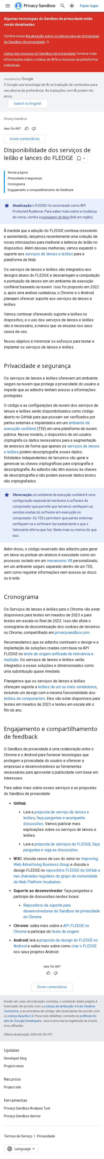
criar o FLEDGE (84, 946)
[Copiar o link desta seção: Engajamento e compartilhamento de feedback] (42, 737)
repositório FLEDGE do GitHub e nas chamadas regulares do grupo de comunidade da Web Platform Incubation (57, 876)
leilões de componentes (24, 698)
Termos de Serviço (18, 1136)
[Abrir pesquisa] (63, 6)
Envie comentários (25, 138)
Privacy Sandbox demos (22, 1116)
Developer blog (15, 1058)
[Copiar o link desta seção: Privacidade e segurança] (75, 366)
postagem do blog (55, 217)
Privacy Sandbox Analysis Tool (27, 1108)
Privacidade (46, 1136)
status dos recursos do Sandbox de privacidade (40, 54)
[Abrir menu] (8, 6)
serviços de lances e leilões (49, 254)
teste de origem (65, 931)
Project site (12, 1087)
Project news (14, 1066)
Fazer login (89, 6)
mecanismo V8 (59, 560)
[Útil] (26, 128)
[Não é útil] (33, 128)
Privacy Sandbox (15, 119)
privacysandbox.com (72, 632)
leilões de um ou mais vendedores (67, 687)
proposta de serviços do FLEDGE (62, 844)
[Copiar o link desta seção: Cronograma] (43, 597)
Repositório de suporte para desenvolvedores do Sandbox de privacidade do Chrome (61, 911)
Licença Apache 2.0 (20, 1016)
